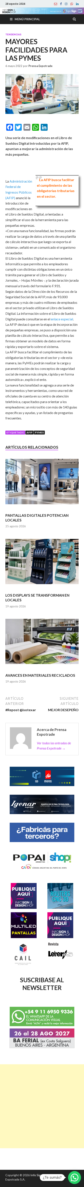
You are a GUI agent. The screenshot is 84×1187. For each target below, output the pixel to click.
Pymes (39, 432)
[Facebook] (61, 4)
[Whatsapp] (71, 4)
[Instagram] (66, 4)
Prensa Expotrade (40, 66)
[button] (74, 1177)
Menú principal (27, 19)
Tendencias (13, 34)
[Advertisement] (42, 1106)
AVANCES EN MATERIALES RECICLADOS (40, 675)
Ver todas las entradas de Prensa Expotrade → (54, 745)
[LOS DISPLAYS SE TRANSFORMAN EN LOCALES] (42, 563)
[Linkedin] (77, 4)
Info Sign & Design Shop (46, 1175)
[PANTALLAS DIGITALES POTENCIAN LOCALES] (42, 483)
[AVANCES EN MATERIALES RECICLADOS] (42, 643)
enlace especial (62, 319)
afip (29, 432)
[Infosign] (55, 4)
